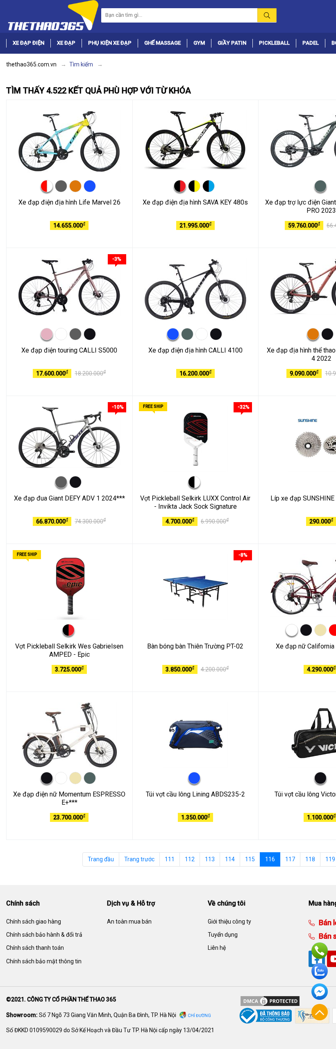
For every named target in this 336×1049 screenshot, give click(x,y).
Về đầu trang (319, 1012)
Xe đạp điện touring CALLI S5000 (69, 350)
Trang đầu (101, 859)
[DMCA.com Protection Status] (270, 1000)
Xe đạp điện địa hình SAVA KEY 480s (195, 202)
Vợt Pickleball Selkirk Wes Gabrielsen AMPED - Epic (69, 650)
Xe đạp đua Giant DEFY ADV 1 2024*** (69, 498)
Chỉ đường (199, 1015)
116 (270, 859)
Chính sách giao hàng (33, 921)
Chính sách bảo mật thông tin (44, 961)
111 (170, 859)
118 (310, 859)
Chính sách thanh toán (35, 947)
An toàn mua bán (129, 921)
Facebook (319, 991)
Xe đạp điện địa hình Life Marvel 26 (69, 202)
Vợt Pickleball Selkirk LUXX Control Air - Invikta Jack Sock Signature (195, 502)
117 (290, 859)
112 (190, 859)
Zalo (319, 971)
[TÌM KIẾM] (267, 15)
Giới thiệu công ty (229, 921)
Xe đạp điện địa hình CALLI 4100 (195, 350)
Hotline (319, 950)
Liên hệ (217, 947)
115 (250, 859)
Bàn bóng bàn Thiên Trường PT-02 (195, 646)
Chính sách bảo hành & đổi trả (44, 934)
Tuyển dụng (223, 934)
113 (210, 859)
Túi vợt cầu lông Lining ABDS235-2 (195, 794)
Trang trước (139, 859)
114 (230, 859)
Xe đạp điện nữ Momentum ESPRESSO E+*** (69, 798)
